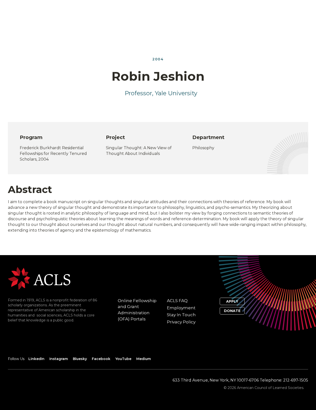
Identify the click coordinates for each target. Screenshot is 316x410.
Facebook (101, 359)
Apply (232, 301)
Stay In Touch (181, 314)
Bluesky (80, 359)
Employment (181, 307)
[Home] (39, 278)
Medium (143, 359)
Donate (232, 311)
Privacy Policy (181, 321)
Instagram (58, 359)
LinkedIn (36, 359)
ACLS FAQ (177, 300)
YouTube (123, 359)
